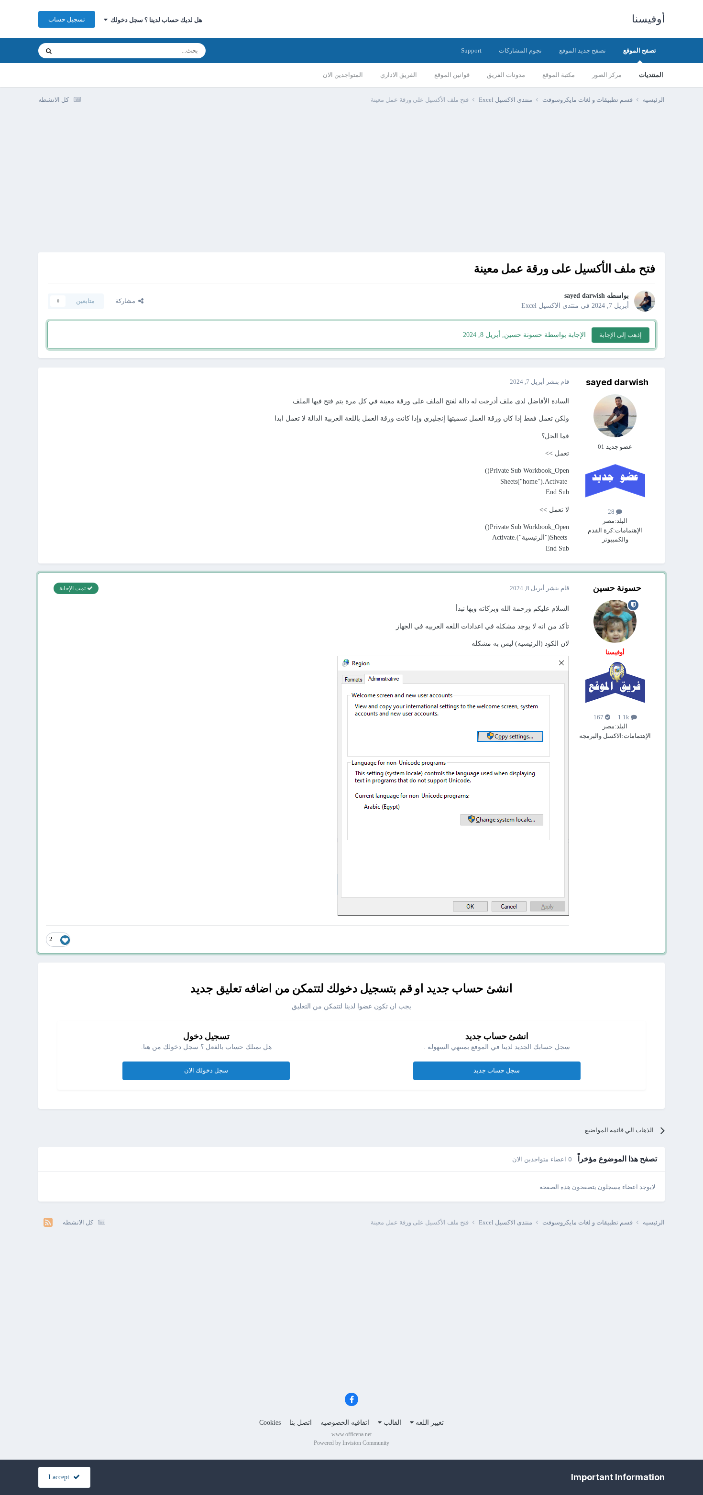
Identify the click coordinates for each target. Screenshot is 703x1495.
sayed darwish (584, 295)
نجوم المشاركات (520, 50)
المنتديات (651, 74)
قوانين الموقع (452, 74)
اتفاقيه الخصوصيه (344, 1422)
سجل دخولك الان (206, 1070)
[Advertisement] (351, 185)
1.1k (624, 717)
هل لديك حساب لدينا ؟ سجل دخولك (155, 19)
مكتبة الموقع (558, 74)
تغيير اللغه (429, 1422)
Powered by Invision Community (351, 1443)
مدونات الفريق (506, 74)
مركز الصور (607, 74)
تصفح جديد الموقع (582, 50)
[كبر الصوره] (453, 785)
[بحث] (48, 50)
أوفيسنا (648, 19)
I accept (60, 1477)
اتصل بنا (300, 1422)
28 (612, 511)
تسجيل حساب (66, 19)
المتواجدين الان (343, 74)
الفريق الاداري (398, 74)
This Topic (84, 50)
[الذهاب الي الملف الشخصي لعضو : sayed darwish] (644, 301)
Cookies (270, 1422)
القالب (391, 1422)
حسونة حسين (617, 588)
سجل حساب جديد (496, 1070)
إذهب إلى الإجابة (620, 334)
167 (599, 717)
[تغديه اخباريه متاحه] (48, 1222)
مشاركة (126, 300)
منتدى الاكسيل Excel (550, 305)
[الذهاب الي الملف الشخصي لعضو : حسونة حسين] (615, 621)
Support (471, 50)
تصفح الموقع (639, 50)
